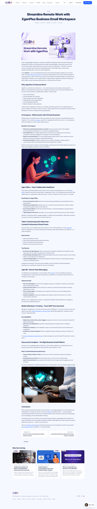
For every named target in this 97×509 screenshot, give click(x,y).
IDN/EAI (38, 2)
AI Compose (38, 120)
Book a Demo (88, 2)
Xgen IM (53, 273)
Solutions (19, 499)
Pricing (43, 2)
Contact (57, 2)
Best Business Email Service (35, 74)
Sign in (70, 2)
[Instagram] (79, 496)
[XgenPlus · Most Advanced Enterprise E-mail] (8, 2)
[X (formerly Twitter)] (81, 496)
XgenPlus (49, 412)
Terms (40, 496)
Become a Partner (47, 499)
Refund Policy (45, 496)
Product (17, 2)
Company (33, 499)
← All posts (25, 441)
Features (24, 2)
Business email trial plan (33, 425)
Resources (49, 2)
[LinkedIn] (83, 496)
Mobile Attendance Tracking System (41, 311)
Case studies (39, 499)
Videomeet (69, 227)
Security (31, 2)
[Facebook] (77, 496)
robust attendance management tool (33, 336)
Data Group (24, 496)
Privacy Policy (35, 496)
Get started (78, 2)
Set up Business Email (27, 427)
